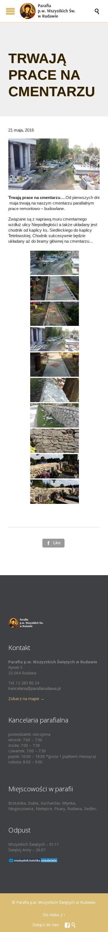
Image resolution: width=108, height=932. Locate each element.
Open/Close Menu (10, 11)
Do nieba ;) (52, 914)
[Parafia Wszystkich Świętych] (56, 11)
